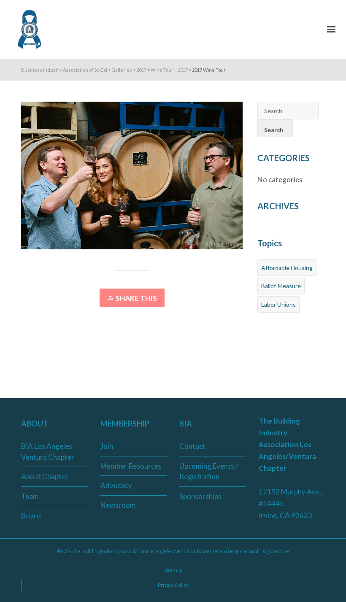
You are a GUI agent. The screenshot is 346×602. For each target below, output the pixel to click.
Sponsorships (200, 496)
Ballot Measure (281, 285)
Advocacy (116, 485)
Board (31, 515)
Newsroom (118, 505)
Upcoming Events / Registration (208, 471)
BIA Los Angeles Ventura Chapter (47, 452)
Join (106, 446)
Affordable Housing (287, 267)
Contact (192, 446)
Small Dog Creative (268, 551)
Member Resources (131, 466)
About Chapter (44, 476)
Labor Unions (278, 304)
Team (30, 496)
